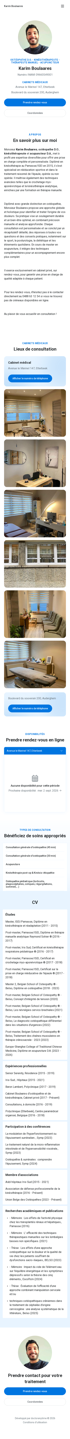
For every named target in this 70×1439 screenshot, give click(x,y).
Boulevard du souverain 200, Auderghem (35, 92)
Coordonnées (35, 113)
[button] (35, 751)
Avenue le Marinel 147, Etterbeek (35, 87)
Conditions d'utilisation (35, 1422)
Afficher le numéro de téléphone (30, 378)
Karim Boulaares (13, 6)
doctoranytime (39, 1418)
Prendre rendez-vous (35, 102)
